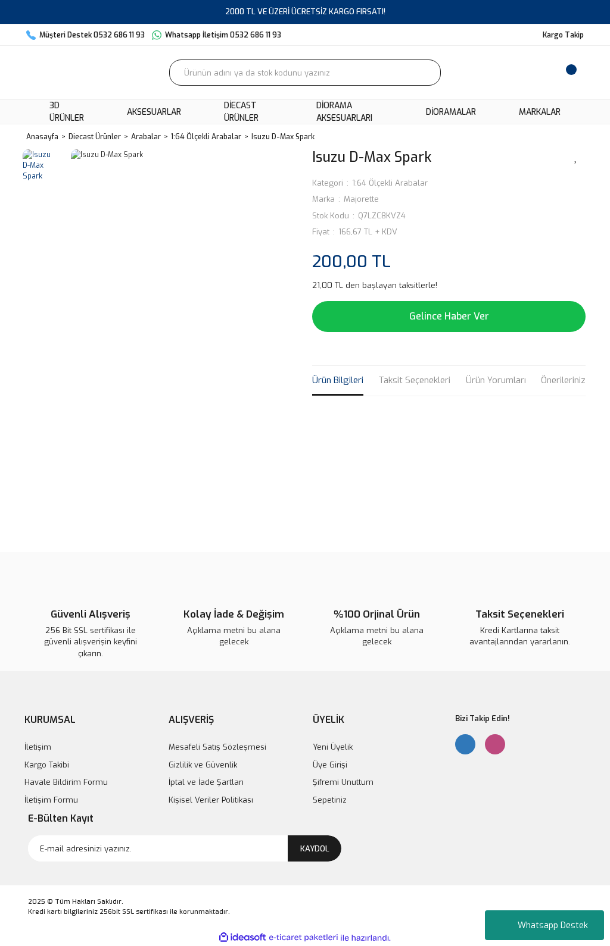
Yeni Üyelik (333, 747)
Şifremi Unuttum (343, 782)
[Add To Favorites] (576, 156)
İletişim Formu (51, 800)
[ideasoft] (242, 938)
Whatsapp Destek (553, 925)
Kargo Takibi (46, 765)
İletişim (37, 747)
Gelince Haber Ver (449, 316)
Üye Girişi (330, 765)
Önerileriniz (563, 380)
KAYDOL (314, 849)
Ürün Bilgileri (337, 380)
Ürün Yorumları (496, 380)
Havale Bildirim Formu (66, 782)
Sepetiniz (330, 800)
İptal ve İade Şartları (206, 782)
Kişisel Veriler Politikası (211, 800)
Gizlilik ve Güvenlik (203, 765)
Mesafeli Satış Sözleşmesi (217, 747)
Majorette (361, 199)
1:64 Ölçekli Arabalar (390, 183)
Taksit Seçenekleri (414, 380)
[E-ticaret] (303, 937)
